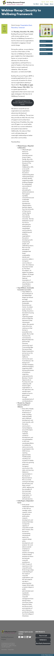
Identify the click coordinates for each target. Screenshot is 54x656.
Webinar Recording (44, 53)
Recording (14, 27)
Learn (41, 4)
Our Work (36, 4)
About (51, 4)
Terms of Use (4, 649)
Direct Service (43, 41)
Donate (51, 1)
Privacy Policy (11, 649)
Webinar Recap (43, 49)
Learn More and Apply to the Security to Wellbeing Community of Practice (22, 102)
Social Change (43, 45)
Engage (46, 4)
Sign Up (43, 1)
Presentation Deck (26, 25)
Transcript (21, 27)
